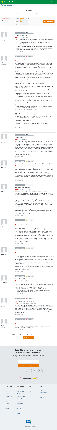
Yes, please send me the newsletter (28, 365)
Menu (55, 2)
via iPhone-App (32, 224)
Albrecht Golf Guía (9, 2)
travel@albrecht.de (37, 370)
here (15, 372)
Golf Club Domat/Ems (7, 5)
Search (51, 2)
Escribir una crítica (48, 21)
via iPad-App (31, 189)
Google (21, 51)
